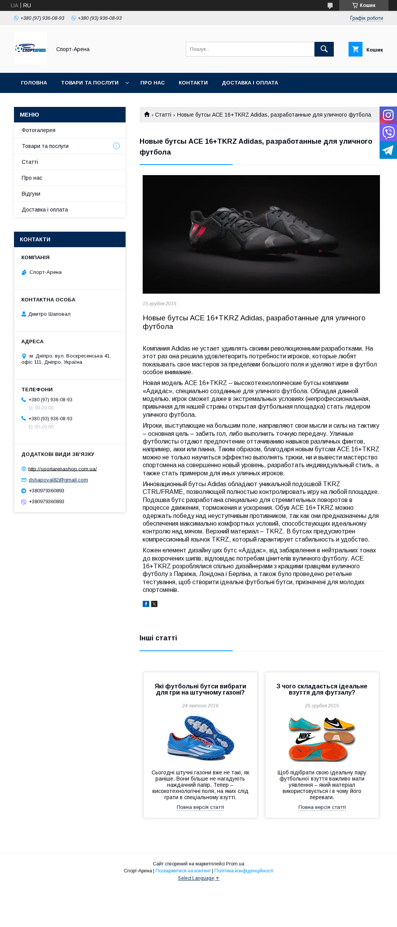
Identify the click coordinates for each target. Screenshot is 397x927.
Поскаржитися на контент (183, 871)
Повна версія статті (200, 807)
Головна (34, 83)
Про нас (152, 83)
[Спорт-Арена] (30, 63)
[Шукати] (324, 49)
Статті (163, 115)
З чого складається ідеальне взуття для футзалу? (322, 689)
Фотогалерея (38, 130)
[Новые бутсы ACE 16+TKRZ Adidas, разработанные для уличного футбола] (261, 234)
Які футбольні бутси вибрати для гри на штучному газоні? (200, 689)
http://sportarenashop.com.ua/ (62, 468)
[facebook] (146, 605)
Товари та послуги (90, 83)
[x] (154, 605)
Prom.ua (235, 864)
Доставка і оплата (250, 83)
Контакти (193, 83)
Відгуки (31, 194)
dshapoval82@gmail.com (58, 480)
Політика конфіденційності (243, 871)
